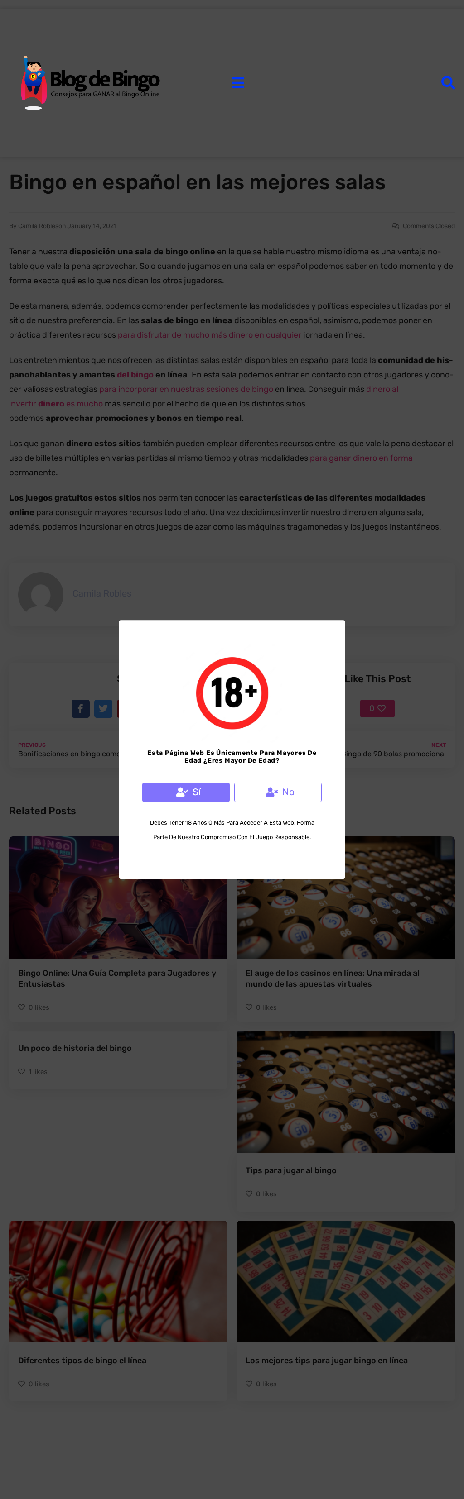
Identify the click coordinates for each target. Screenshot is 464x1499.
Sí (197, 791)
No (288, 791)
